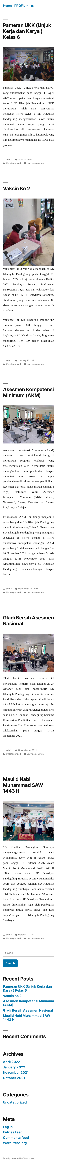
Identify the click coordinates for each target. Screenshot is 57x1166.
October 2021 (14, 1078)
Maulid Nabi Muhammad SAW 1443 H (23, 785)
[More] (32, 6)
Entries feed (13, 1132)
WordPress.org (15, 1143)
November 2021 (16, 1072)
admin (9, 159)
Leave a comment (35, 163)
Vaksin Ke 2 (16, 188)
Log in (8, 1127)
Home (7, 6)
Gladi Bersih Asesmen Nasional (28, 620)
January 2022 (14, 1067)
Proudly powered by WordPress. (18, 1158)
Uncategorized (13, 163)
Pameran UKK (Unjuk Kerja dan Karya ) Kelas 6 (27, 31)
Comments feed (16, 1138)
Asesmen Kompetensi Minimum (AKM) (28, 392)
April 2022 (11, 1062)
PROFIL (19, 6)
